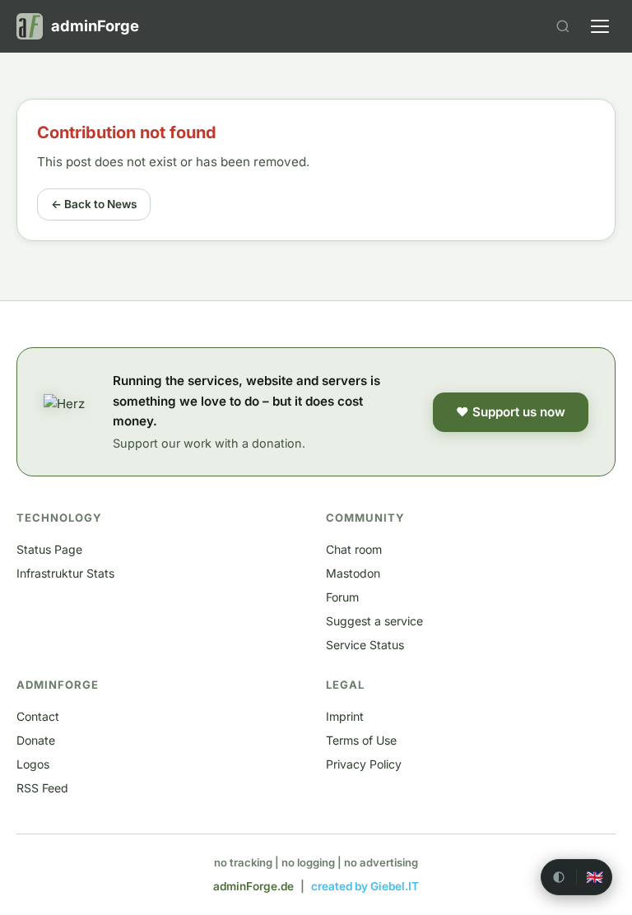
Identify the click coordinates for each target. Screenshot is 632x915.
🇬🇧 (594, 877)
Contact (37, 716)
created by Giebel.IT (365, 886)
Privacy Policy (364, 764)
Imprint (345, 716)
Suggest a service (374, 621)
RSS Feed (42, 788)
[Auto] (559, 877)
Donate (35, 740)
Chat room (354, 549)
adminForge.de (253, 886)
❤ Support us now (510, 412)
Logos (32, 764)
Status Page (49, 549)
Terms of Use (361, 740)
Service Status (365, 645)
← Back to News (94, 204)
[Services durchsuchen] (563, 26)
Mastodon (353, 573)
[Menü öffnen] (600, 26)
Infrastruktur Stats (65, 573)
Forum (342, 597)
